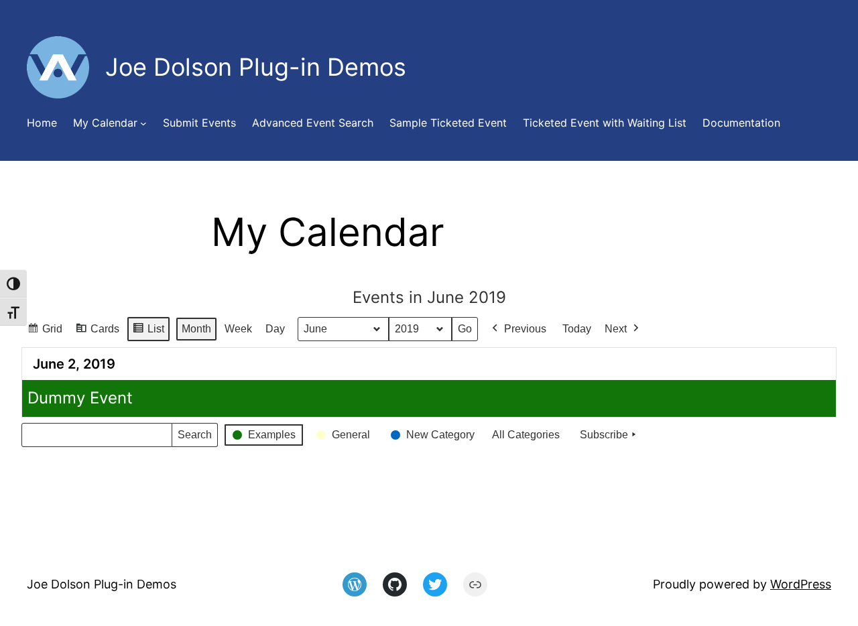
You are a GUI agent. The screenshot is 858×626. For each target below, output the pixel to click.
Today (576, 328)
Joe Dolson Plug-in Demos (101, 584)
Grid (44, 332)
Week (238, 328)
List (148, 332)
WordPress (800, 584)
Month (196, 328)
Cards (97, 332)
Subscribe (604, 434)
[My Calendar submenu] (143, 123)
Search (194, 438)
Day (275, 328)
